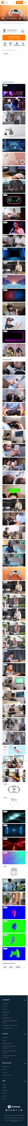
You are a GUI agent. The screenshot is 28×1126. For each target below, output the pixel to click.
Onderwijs (5, 1024)
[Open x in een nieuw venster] (18, 1119)
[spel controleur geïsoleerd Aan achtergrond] (13, 921)
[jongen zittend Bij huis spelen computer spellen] (13, 655)
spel (5, 976)
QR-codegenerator (7, 1037)
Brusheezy (5, 1013)
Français (4, 1105)
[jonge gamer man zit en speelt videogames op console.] (13, 213)
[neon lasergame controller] (13, 199)
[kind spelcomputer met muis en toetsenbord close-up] (13, 172)
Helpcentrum (5, 1076)
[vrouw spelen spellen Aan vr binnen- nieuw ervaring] (13, 321)
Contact (4, 1079)
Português (5, 1099)
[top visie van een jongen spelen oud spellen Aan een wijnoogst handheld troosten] (13, 381)
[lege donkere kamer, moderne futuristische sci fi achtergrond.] (13, 253)
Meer (3, 1108)
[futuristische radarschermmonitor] (13, 294)
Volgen (22, 31)
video (10, 976)
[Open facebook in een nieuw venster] (6, 1119)
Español (4, 1096)
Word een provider (7, 1084)
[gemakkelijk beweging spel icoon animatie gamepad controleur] (5, 749)
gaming (18, 976)
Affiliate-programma (7, 1052)
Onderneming (6, 1021)
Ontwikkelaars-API (7, 1027)
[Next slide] (21, 976)
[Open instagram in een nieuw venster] (8, 1119)
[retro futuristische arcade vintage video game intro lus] (13, 280)
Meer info (6, 53)
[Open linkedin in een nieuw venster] (11, 1119)
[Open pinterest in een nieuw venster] (13, 1119)
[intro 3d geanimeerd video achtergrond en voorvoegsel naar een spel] (13, 825)
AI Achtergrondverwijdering (9, 1034)
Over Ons (4, 1081)
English (4, 1093)
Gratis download (14, 37)
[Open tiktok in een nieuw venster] (16, 1119)
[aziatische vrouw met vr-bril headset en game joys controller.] (13, 308)
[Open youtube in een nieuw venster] (21, 1119)
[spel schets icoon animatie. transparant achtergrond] (13, 798)
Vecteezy (4, 1015)
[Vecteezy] (2, 2)
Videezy (4, 1018)
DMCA (4, 1049)
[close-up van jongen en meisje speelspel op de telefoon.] (13, 240)
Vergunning (5, 1046)
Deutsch (4, 1102)
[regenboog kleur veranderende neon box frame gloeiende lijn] (13, 335)
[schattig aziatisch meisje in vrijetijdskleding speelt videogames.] (13, 908)
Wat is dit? (13, 50)
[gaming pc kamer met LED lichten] (13, 144)
